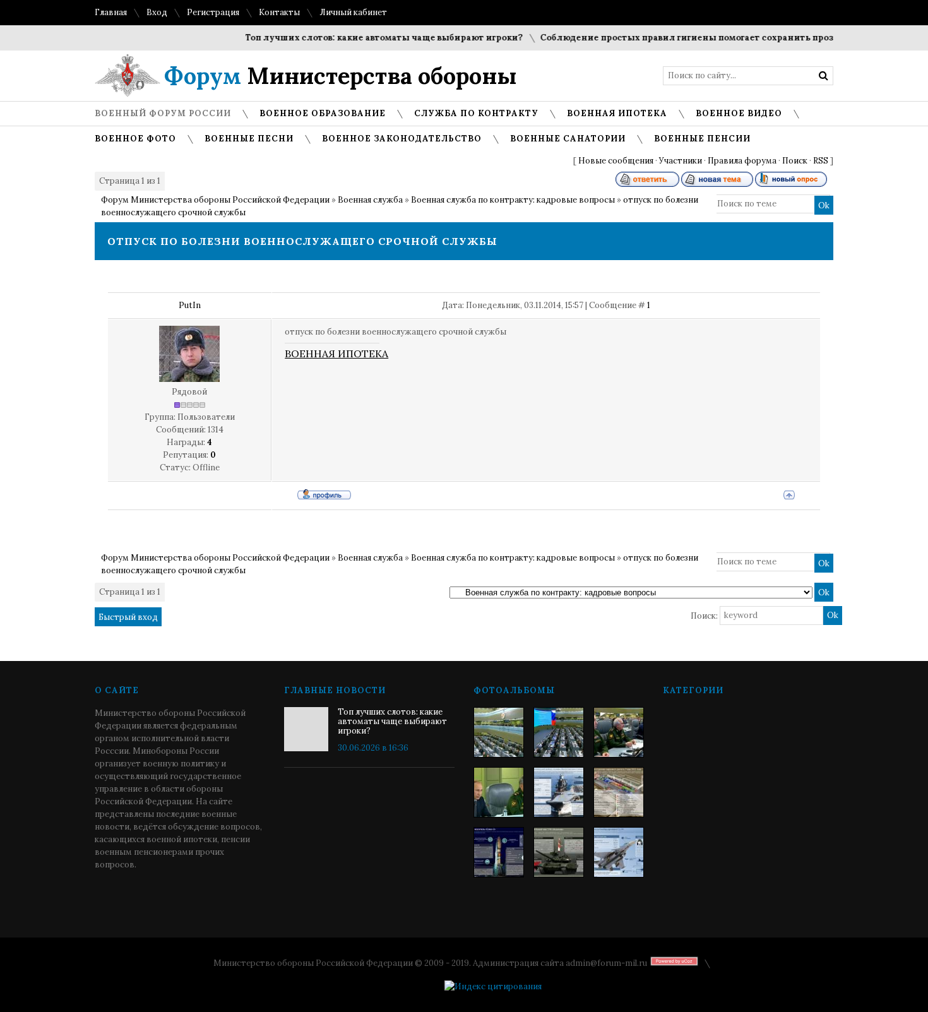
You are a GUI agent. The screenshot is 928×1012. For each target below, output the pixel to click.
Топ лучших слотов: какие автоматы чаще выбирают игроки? (370, 37)
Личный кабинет (353, 12)
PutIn (190, 305)
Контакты (279, 12)
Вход (156, 12)
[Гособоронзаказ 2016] (498, 792)
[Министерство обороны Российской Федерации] (498, 732)
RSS (820, 160)
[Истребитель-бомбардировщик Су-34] (618, 852)
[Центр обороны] (558, 732)
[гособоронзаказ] (618, 732)
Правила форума (742, 160)
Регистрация (213, 12)
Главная (111, 12)
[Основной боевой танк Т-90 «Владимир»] (558, 852)
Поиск (794, 160)
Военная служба (370, 199)
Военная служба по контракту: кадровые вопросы (513, 199)
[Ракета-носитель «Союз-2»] (498, 852)
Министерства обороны (340, 75)
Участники (680, 160)
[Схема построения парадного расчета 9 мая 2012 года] (618, 792)
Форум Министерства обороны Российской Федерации (215, 199)
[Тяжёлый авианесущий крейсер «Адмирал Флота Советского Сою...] (558, 792)
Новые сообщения (615, 160)
